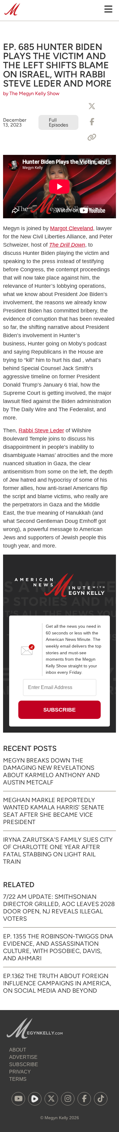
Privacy (20, 1071)
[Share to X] (92, 106)
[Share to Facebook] (92, 122)
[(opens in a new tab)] (18, 1098)
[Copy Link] (92, 137)
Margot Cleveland (71, 228)
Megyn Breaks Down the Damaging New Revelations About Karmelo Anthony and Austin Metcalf (51, 771)
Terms (18, 1079)
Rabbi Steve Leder (41, 430)
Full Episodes (58, 122)
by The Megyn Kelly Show (31, 93)
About (17, 1049)
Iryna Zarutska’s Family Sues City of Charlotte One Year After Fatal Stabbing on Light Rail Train (58, 850)
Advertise (23, 1057)
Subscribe (23, 1064)
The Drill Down (67, 245)
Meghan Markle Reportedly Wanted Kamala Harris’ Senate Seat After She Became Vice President (53, 811)
